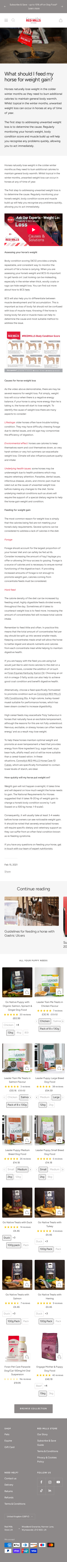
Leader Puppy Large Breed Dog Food (49, 1080)
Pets (6, 1434)
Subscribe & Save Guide (46, 1442)
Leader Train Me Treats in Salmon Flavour (17, 1080)
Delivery (8, 1484)
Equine (8, 1440)
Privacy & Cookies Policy (47, 1459)
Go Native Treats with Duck (17, 1222)
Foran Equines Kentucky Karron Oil (25, 673)
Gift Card (9, 1447)
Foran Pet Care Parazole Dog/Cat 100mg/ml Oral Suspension (17, 1370)
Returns (8, 1491)
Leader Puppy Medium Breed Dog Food (17, 1152)
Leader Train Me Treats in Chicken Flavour (49, 1004)
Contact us (10, 1478)
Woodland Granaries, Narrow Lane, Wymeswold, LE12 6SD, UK (38, 1528)
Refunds (8, 1497)
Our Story (42, 1434)
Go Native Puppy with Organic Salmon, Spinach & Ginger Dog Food (17, 1006)
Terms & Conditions (47, 1451)
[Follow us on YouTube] (58, 1482)
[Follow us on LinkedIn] (50, 1490)
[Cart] (61, 20)
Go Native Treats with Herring (49, 1296)
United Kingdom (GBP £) (18, 1516)
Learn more (34, 8)
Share (7, 871)
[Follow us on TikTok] (41, 1490)
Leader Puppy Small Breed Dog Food (50, 1152)
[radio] (8, 1025)
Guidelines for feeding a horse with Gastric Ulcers (29, 933)
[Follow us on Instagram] (50, 1482)
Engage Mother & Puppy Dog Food (49, 1368)
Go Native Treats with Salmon (17, 1296)
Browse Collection (33, 1408)
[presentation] (62, 1021)
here (27, 289)
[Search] (13, 20)
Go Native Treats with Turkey (49, 1224)
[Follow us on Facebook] (41, 1482)
